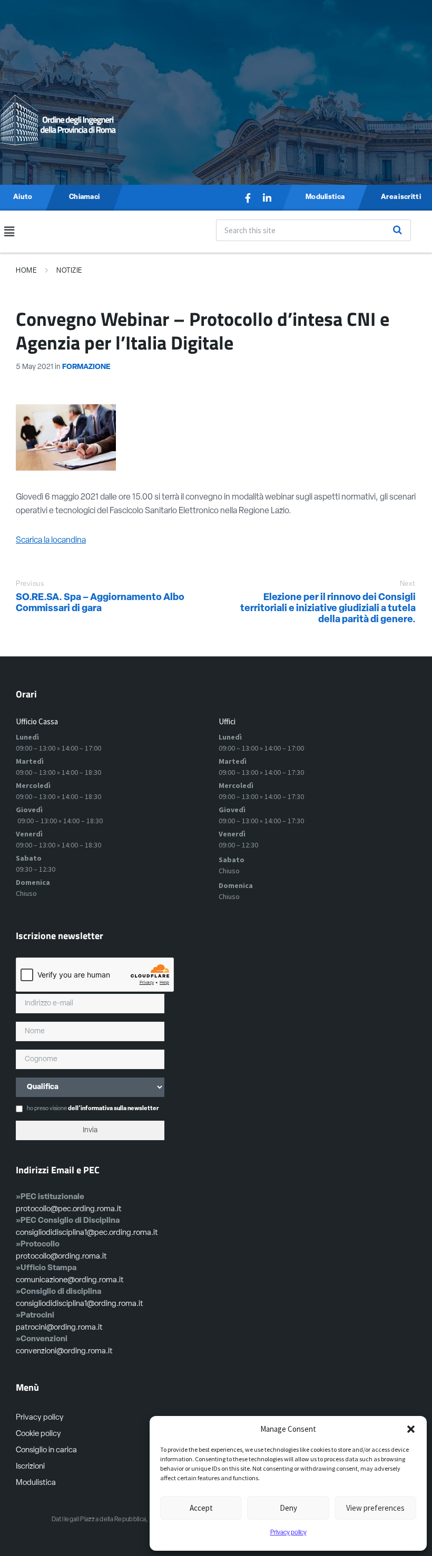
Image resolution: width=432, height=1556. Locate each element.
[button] (411, 1429)
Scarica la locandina (51, 540)
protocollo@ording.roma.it (61, 1257)
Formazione (86, 367)
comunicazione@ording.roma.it (70, 1280)
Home (26, 270)
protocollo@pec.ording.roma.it (69, 1209)
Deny (288, 1508)
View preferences (375, 1508)
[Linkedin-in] (267, 197)
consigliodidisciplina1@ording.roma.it (79, 1304)
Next (408, 584)
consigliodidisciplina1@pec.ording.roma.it (87, 1233)
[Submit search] (397, 230)
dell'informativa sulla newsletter (113, 1109)
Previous (30, 584)
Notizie (69, 270)
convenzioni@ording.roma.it (64, 1351)
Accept (201, 1508)
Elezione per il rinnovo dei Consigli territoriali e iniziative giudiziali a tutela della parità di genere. (328, 609)
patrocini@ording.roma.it (59, 1328)
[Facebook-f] (248, 197)
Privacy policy (288, 1533)
